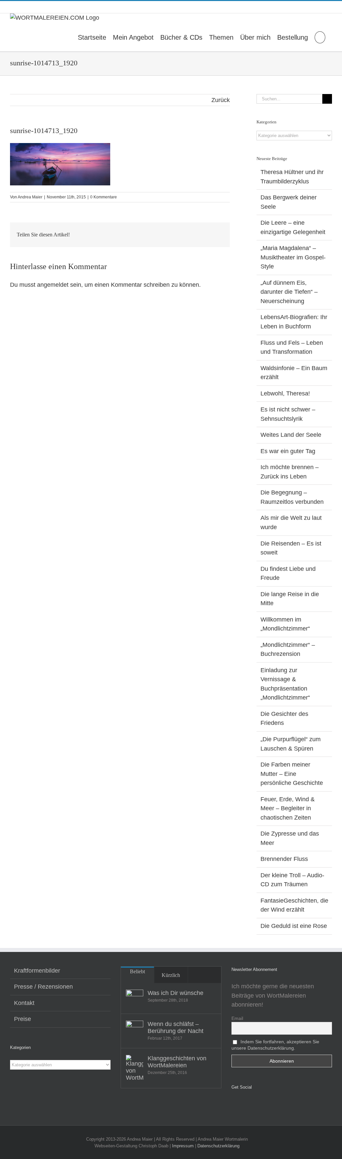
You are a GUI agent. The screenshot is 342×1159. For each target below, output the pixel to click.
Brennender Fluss (284, 859)
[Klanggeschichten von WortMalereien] (134, 1068)
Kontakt (24, 1003)
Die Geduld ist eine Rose (294, 926)
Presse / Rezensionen (43, 986)
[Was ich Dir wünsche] (134, 998)
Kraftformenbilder (37, 970)
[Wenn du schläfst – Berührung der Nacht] (134, 1029)
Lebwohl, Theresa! (285, 393)
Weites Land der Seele (291, 434)
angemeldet (52, 284)
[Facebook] (233, 1104)
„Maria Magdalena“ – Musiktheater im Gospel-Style (293, 257)
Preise (22, 1019)
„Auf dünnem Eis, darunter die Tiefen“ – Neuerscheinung (289, 291)
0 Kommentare (103, 197)
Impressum (183, 1145)
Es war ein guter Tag (288, 451)
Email (237, 1018)
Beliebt (137, 971)
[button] (320, 37)
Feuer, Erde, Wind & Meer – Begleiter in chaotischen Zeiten (288, 808)
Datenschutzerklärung (218, 1145)
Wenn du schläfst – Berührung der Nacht (175, 1027)
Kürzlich (171, 975)
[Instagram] (243, 1104)
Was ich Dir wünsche (175, 993)
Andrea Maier (30, 197)
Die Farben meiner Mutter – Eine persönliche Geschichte (292, 773)
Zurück (220, 100)
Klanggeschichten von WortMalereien (177, 1062)
